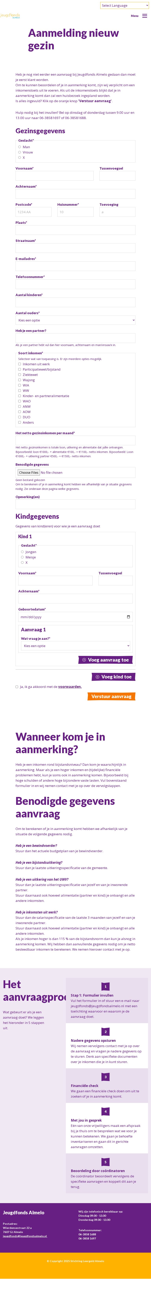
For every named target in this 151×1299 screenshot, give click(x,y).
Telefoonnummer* (30, 277)
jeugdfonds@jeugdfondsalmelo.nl (25, 1236)
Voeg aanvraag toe (108, 660)
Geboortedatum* (32, 609)
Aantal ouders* (28, 313)
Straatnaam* (26, 241)
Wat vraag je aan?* (35, 638)
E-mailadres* (26, 259)
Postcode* (24, 204)
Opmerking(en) (28, 497)
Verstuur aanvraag (111, 696)
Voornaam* (25, 168)
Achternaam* (26, 186)
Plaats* (21, 222)
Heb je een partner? (31, 331)
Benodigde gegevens (32, 464)
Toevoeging (108, 204)
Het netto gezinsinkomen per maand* (45, 433)
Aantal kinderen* (29, 295)
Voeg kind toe (116, 676)
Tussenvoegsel (111, 168)
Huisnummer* (68, 204)
